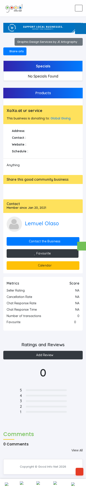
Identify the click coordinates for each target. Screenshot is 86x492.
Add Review (44, 355)
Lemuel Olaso (42, 223)
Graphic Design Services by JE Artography (47, 42)
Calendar (44, 265)
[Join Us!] (69, 8)
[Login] (60, 8)
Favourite (43, 253)
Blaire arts (16, 51)
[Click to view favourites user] (78, 322)
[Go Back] (79, 472)
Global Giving (60, 118)
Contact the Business (44, 241)
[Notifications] (52, 8)
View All (77, 450)
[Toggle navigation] (79, 8)
